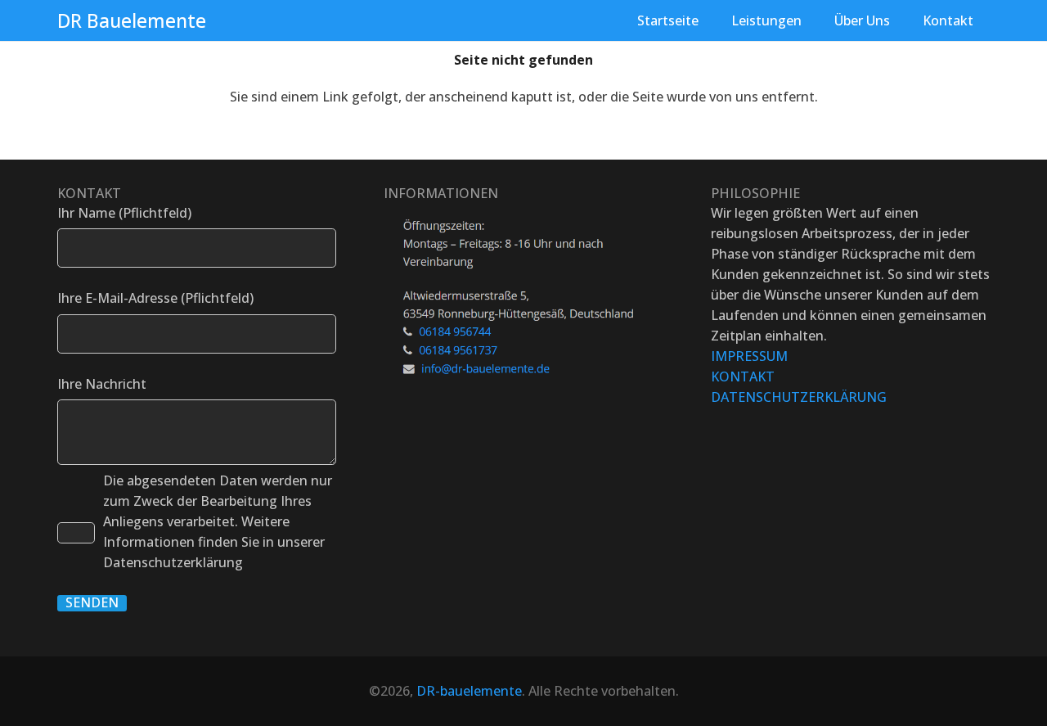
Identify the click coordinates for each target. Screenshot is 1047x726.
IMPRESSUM (749, 356)
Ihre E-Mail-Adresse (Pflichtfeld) (155, 298)
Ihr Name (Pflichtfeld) (124, 213)
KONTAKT (743, 377)
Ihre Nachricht (101, 384)
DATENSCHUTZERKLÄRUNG (799, 397)
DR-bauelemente (469, 691)
